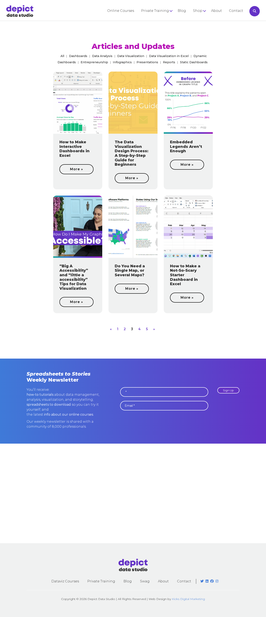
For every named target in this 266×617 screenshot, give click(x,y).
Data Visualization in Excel (169, 56)
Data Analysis (102, 56)
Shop (197, 11)
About (216, 11)
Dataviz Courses (65, 581)
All (62, 56)
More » (76, 169)
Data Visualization (130, 56)
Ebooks (199, 26)
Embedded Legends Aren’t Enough (186, 146)
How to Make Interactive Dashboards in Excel (74, 149)
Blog (182, 11)
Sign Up (228, 390)
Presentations (147, 62)
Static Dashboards (194, 62)
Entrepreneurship (94, 62)
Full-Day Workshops (158, 19)
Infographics (122, 62)
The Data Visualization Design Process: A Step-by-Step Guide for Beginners (131, 153)
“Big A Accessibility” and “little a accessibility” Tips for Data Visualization (73, 277)
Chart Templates (207, 33)
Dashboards (78, 56)
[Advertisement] (133, 493)
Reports (169, 62)
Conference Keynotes (160, 26)
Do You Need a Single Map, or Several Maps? (130, 270)
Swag (145, 581)
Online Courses (120, 11)
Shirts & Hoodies (207, 19)
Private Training (155, 11)
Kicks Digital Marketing (188, 599)
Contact (236, 11)
